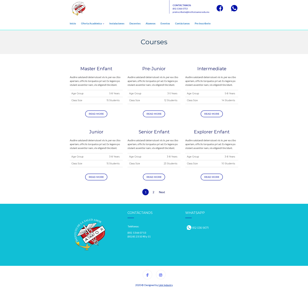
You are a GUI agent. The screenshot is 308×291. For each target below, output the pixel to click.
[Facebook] (147, 275)
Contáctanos (182, 23)
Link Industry (165, 285)
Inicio (73, 23)
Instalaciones (116, 23)
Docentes (135, 23)
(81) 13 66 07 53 (137, 232)
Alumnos (150, 23)
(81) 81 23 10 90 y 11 (139, 236)
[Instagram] (160, 275)
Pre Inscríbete (203, 23)
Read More (96, 113)
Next (162, 192)
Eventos (165, 23)
